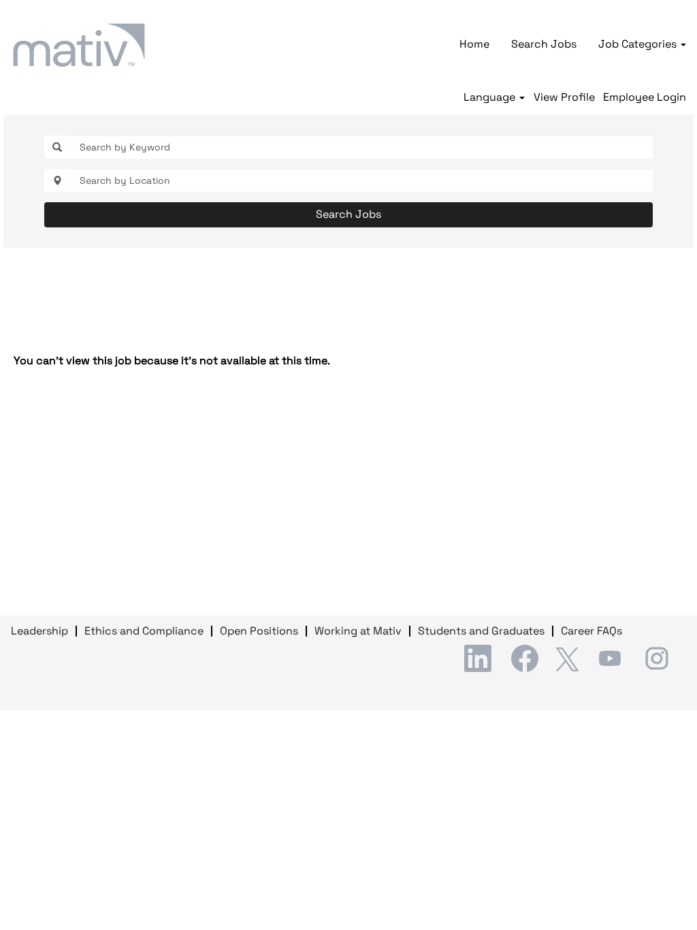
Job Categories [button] (638, 44)
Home (474, 44)
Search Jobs (544, 44)
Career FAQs (591, 631)
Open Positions (259, 631)
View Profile (564, 97)
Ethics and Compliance (144, 631)
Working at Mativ (358, 631)
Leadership (39, 631)
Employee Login (644, 97)
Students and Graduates (481, 631)
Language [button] (491, 97)
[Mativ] (79, 44)
